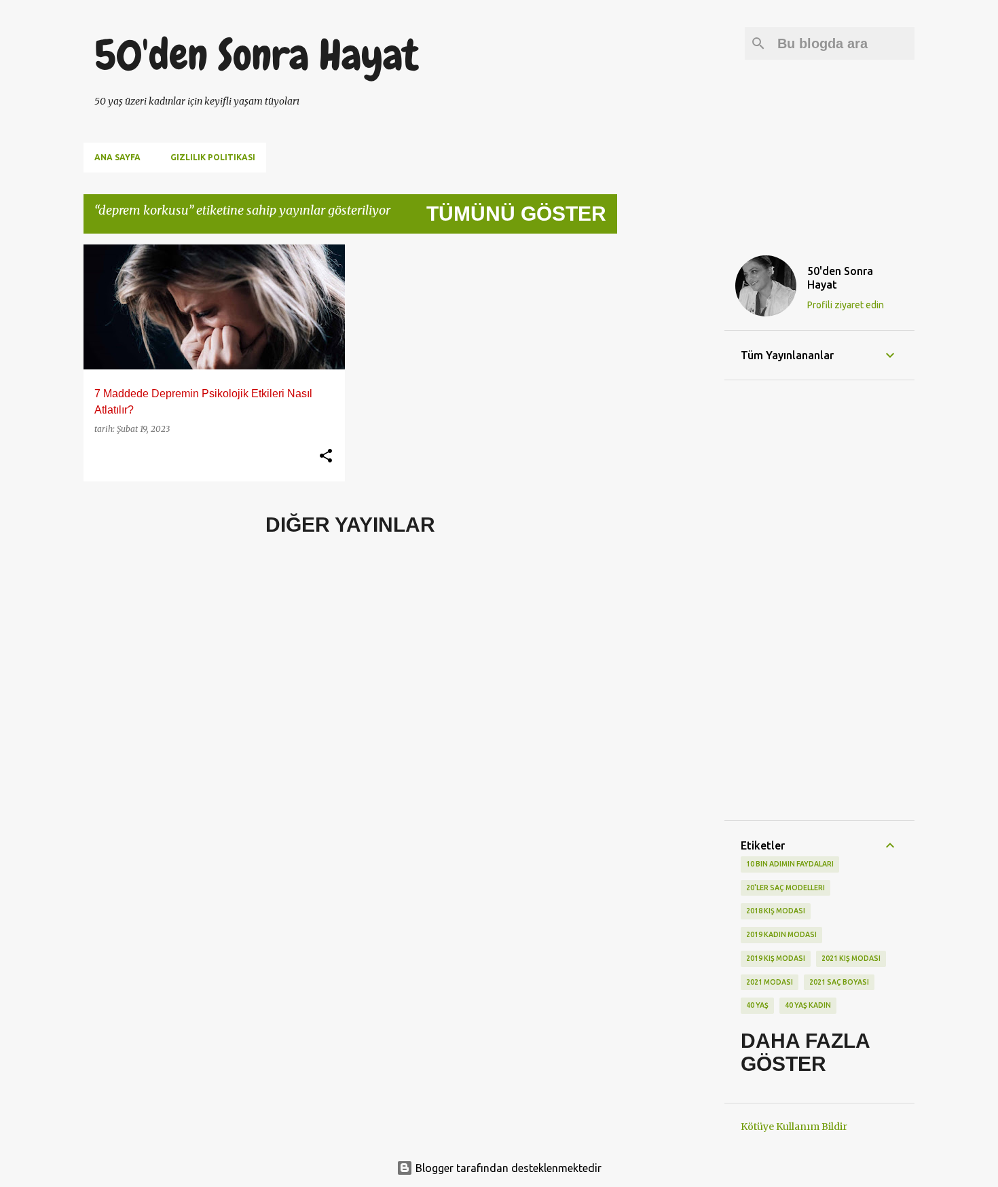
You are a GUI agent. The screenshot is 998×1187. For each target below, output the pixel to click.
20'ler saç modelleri (785, 887)
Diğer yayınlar (350, 524)
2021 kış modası (851, 958)
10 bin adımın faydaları (790, 864)
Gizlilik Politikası (212, 157)
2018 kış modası (775, 911)
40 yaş (757, 1005)
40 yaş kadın (808, 1005)
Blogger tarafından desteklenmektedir (507, 1168)
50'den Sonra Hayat (256, 55)
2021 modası (769, 982)
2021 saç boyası (839, 982)
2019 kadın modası (781, 934)
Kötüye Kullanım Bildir (794, 1126)
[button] (326, 456)
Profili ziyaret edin (845, 304)
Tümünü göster (516, 213)
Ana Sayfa (117, 157)
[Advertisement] (670, 448)
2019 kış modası (775, 958)
